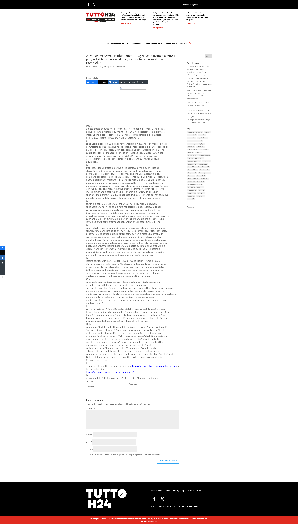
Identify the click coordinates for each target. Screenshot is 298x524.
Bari (207, 132)
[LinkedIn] (2, 257)
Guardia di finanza (194, 161)
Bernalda (191, 138)
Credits (168, 491)
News (111, 67)
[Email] (2, 262)
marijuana (203, 164)
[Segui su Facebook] (88, 4)
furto (190, 158)
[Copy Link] (2, 272)
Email (89, 442)
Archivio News (156, 491)
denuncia (204, 149)
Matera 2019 (192, 170)
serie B (201, 193)
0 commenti (120, 67)
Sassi (201, 190)
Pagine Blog (170, 43)
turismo (191, 199)
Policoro (191, 181)
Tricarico (200, 196)
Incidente (206, 161)
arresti (191, 132)
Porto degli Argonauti (195, 184)
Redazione (93, 67)
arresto (199, 132)
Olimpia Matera (193, 178)
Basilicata (192, 135)
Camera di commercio (195, 141)
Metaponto (192, 173)
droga (190, 152)
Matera (206, 167)
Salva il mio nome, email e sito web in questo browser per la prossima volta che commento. (124, 455)
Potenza (191, 187)
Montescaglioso (204, 173)
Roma (200, 187)
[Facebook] (2, 248)
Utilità (182, 43)
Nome (89, 435)
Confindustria (193, 149)
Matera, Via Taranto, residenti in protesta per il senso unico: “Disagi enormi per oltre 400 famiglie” (198, 16)
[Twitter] (2, 252)
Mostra (191, 176)
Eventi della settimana (154, 43)
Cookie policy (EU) (194, 491)
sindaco (191, 196)
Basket (202, 135)
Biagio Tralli (202, 138)
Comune (200, 146)
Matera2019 (204, 170)
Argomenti (136, 43)
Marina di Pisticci (194, 167)
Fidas (198, 152)
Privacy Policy (178, 491)
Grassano (199, 158)
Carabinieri (192, 144)
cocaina (191, 146)
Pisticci (204, 178)
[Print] (2, 267)
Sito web (89, 449)
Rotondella (192, 190)
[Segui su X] (94, 4)
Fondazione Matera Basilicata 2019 (199, 155)
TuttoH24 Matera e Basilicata (117, 43)
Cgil (201, 144)
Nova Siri (201, 176)
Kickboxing (192, 164)
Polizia (200, 181)
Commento (91, 408)
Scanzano (192, 193)
